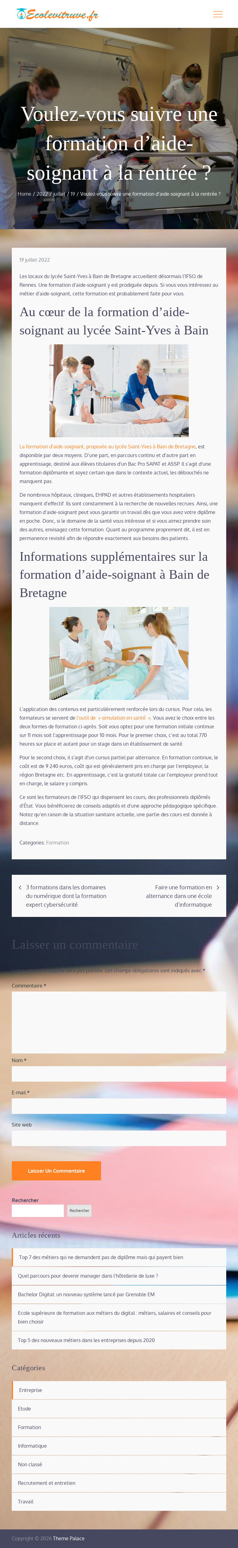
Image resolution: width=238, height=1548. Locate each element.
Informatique (32, 1446)
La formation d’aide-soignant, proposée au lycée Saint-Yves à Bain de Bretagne (108, 446)
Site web (22, 1125)
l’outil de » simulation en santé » (114, 718)
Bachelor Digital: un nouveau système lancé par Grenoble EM (86, 1294)
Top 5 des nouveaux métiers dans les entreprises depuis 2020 (86, 1340)
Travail (25, 1501)
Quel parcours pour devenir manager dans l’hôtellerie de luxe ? (88, 1276)
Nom (19, 1060)
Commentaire (29, 986)
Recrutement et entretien (46, 1483)
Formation (57, 842)
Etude (24, 1409)
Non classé (30, 1464)
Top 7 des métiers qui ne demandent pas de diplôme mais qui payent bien (101, 1257)
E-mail (21, 1092)
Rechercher (25, 1200)
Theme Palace (69, 1538)
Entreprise (30, 1390)
